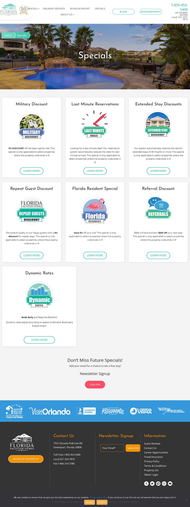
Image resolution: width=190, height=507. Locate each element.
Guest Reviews (152, 443)
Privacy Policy (151, 461)
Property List (151, 470)
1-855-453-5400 (72, 454)
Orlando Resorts (54, 8)
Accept (89, 502)
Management (151, 12)
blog (123, 12)
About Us (66, 14)
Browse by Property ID (25, 459)
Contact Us (150, 448)
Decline (102, 502)
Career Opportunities (156, 452)
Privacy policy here (98, 497)
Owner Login (151, 474)
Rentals (33, 8)
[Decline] (186, 500)
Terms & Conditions (155, 465)
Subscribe (95, 384)
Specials (100, 8)
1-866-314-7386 (66, 463)
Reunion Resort (80, 8)
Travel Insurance (153, 457)
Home (7, 35)
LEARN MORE (31, 171)
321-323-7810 (67, 459)
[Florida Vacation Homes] (14, 10)
